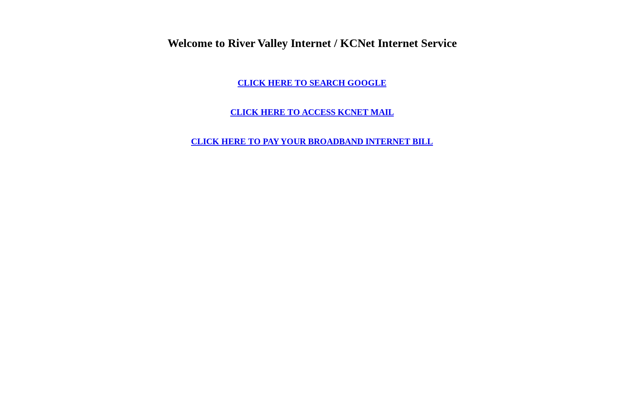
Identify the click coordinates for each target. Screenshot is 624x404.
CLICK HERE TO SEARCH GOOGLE (312, 83)
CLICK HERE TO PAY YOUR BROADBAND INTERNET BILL (312, 141)
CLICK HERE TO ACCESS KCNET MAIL (312, 112)
